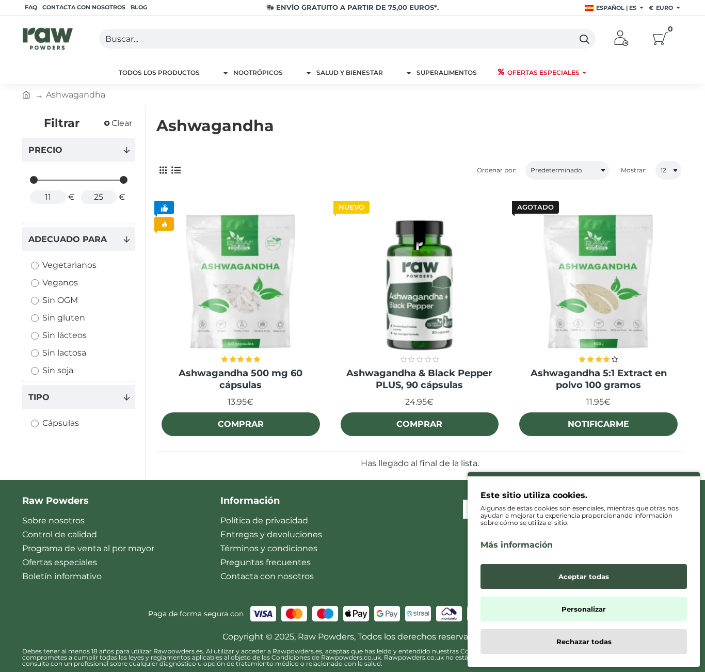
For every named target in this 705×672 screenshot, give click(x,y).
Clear (121, 123)
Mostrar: (634, 170)
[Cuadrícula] (162, 170)
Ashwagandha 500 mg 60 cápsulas (240, 379)
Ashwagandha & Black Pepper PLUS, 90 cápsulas (419, 379)
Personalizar (584, 609)
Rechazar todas (584, 641)
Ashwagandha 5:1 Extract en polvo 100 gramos (599, 379)
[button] (241, 424)
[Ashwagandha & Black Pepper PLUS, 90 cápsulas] (420, 282)
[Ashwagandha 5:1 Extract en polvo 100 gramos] (598, 282)
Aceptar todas (583, 576)
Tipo (39, 397)
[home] (26, 94)
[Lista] (175, 170)
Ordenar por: (497, 170)
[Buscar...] (584, 39)
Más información (516, 545)
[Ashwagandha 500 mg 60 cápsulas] (241, 282)
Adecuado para (67, 239)
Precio (45, 150)
